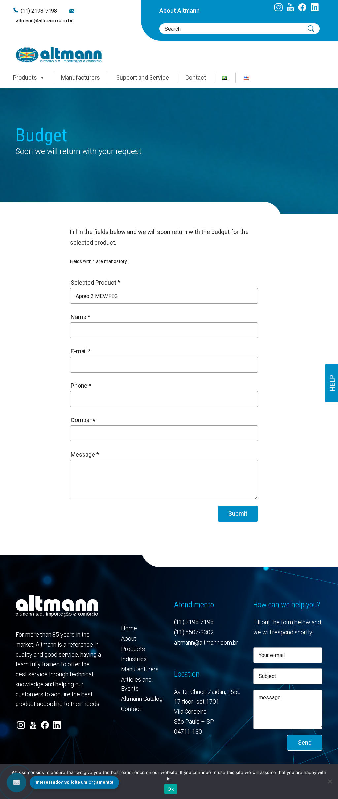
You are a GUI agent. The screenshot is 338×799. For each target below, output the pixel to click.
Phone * (81, 385)
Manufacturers (80, 77)
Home (129, 628)
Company (83, 420)
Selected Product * (95, 282)
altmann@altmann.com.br (44, 21)
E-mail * (81, 351)
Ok (171, 789)
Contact (195, 77)
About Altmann (179, 10)
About (128, 638)
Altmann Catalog (142, 698)
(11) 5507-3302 (194, 632)
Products (25, 77)
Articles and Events (136, 684)
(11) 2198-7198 (39, 11)
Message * (85, 454)
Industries (134, 659)
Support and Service (142, 77)
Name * (80, 316)
